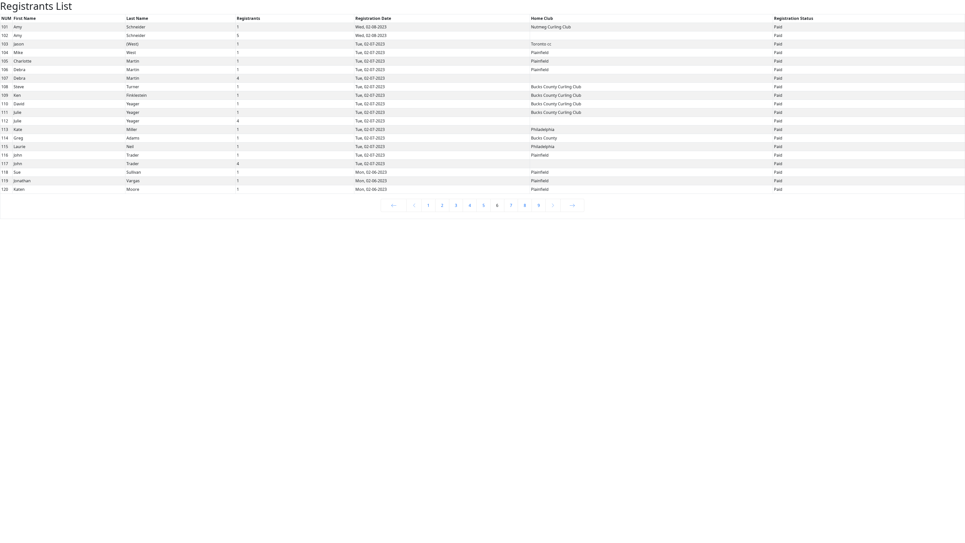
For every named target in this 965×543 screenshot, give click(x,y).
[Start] (393, 205)
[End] (572, 205)
